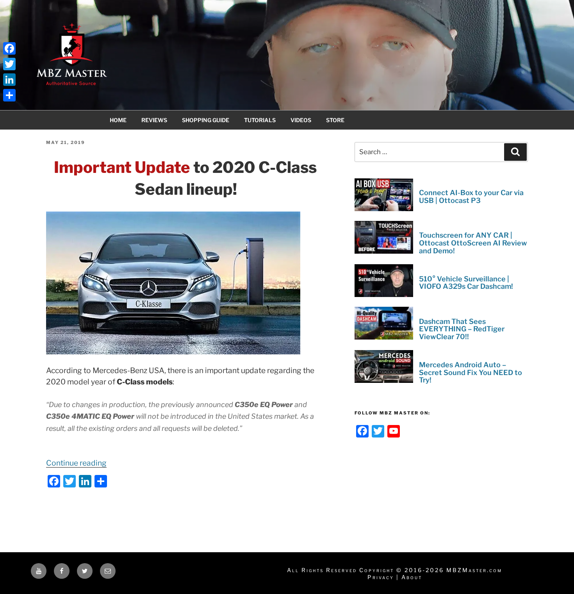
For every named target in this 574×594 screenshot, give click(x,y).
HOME (118, 120)
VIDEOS (301, 120)
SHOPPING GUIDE (205, 120)
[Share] (9, 95)
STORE (335, 120)
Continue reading (76, 463)
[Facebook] (9, 48)
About (411, 577)
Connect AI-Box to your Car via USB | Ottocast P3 (471, 197)
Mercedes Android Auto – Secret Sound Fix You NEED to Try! (470, 372)
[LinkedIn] (9, 79)
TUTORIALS (260, 120)
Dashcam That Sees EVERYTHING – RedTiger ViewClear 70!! (461, 329)
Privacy (380, 577)
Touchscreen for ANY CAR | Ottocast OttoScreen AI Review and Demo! (473, 243)
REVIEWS (154, 120)
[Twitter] (9, 64)
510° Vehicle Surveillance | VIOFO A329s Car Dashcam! (466, 282)
